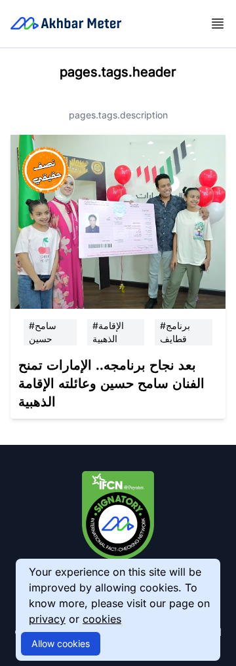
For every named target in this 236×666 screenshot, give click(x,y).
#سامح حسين (42, 332)
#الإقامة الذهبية (108, 332)
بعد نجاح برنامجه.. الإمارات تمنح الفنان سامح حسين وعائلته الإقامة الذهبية (111, 383)
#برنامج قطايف (175, 332)
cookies (102, 618)
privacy (47, 618)
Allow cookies (60, 643)
